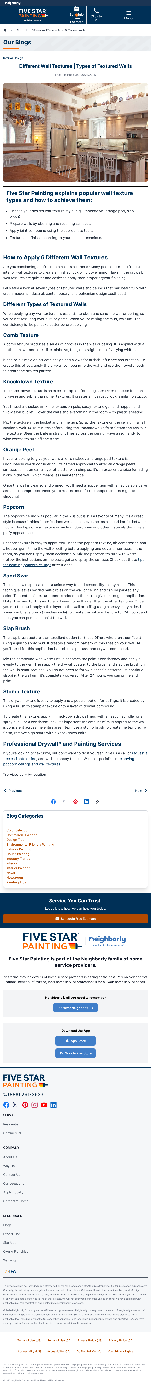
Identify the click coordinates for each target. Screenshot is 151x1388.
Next (138, 791)
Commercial (12, 1133)
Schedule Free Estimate (77, 18)
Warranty (10, 1260)
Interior (11, 863)
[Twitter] (64, 801)
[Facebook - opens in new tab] (6, 1105)
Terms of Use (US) (29, 1340)
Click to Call (96, 18)
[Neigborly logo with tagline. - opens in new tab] (108, 941)
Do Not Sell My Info (89, 1351)
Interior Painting (18, 868)
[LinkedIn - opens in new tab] (53, 1105)
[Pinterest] (75, 801)
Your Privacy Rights (120, 1351)
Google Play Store (78, 1053)
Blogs (7, 1225)
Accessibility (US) (29, 1351)
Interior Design (13, 58)
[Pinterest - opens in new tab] (25, 1105)
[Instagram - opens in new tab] (34, 1105)
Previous (15, 791)
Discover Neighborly (72, 1008)
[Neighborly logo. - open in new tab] (13, 3)
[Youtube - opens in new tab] (44, 1105)
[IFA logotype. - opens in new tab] (10, 1272)
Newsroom (14, 877)
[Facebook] (53, 801)
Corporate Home (15, 1201)
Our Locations (13, 1183)
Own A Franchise (15, 1251)
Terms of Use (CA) (60, 1340)
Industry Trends (18, 859)
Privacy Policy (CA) (121, 1340)
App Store (78, 1041)
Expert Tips (11, 1234)
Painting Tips (16, 882)
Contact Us (11, 1175)
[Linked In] (86, 801)
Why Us (9, 1166)
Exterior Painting (18, 849)
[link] (97, 801)
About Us (10, 1157)
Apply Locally (13, 1192)
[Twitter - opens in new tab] (16, 1105)
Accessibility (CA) (58, 1351)
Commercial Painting (22, 835)
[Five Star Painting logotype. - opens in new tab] (52, 941)
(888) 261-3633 (25, 1094)
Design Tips (15, 840)
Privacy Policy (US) (90, 1340)
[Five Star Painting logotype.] (75, 1080)
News (10, 873)
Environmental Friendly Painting (30, 844)
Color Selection (17, 830)
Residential (11, 1124)
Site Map (9, 1243)
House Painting (17, 854)
